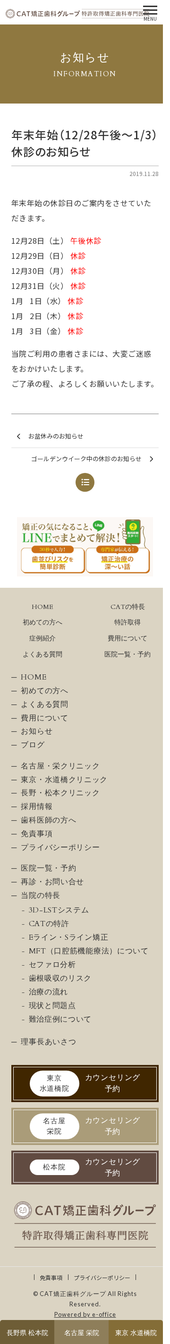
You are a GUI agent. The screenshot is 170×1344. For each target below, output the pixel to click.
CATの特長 (127, 606)
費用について (127, 638)
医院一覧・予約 (127, 654)
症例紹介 (42, 638)
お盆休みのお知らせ (56, 436)
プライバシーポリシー (102, 1277)
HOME (42, 606)
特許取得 (127, 622)
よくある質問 (42, 654)
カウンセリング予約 (90, 1083)
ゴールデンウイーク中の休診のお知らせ (86, 458)
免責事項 (51, 1277)
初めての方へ (42, 622)
